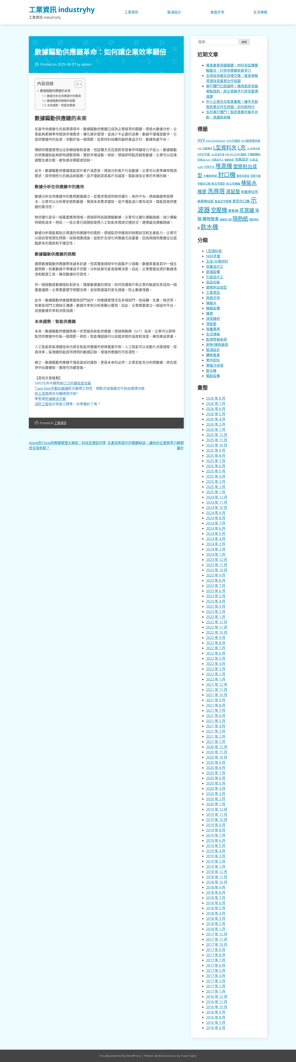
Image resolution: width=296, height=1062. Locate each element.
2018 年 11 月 (216, 877)
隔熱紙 (240, 218)
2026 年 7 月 (215, 403)
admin (86, 64)
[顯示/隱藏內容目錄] (76, 84)
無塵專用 (213, 329)
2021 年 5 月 (215, 720)
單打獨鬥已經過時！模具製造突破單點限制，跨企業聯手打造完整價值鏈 (232, 91)
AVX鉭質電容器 (250, 141)
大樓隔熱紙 (210, 176)
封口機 (227, 175)
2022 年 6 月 (215, 653)
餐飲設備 (213, 375)
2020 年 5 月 (215, 783)
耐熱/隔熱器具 (217, 344)
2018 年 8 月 (215, 892)
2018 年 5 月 (215, 908)
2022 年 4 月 (215, 663)
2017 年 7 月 (215, 960)
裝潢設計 (174, 12)
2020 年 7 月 (215, 772)
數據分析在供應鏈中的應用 (64, 96)
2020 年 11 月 (216, 752)
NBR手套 (203, 154)
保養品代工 (218, 159)
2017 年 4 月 (215, 975)
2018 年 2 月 (215, 923)
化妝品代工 (214, 277)
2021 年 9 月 (215, 700)
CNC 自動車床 (204, 148)
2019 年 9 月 (215, 825)
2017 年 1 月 (215, 991)
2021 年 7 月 (215, 710)
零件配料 (213, 360)
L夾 (241, 147)
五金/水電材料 (217, 261)
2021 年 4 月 (215, 726)
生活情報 (260, 12)
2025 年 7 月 (215, 460)
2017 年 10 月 (216, 944)
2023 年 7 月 (215, 585)
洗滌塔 (216, 191)
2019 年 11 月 (216, 814)
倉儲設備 (213, 271)
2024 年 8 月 (215, 518)
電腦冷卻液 (214, 365)
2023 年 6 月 (215, 590)
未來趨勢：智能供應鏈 (61, 105)
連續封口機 (226, 219)
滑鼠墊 (233, 191)
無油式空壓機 (223, 201)
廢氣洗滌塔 (242, 176)
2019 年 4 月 (215, 851)
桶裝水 (249, 182)
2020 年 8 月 (215, 767)
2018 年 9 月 (215, 887)
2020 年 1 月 (215, 804)
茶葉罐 (246, 210)
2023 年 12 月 (216, 559)
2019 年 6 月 (215, 840)
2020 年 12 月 (216, 746)
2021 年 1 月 (215, 741)
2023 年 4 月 (215, 601)
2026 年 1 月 (215, 429)
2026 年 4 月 (215, 419)
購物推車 (210, 219)
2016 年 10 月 (216, 1007)
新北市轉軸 (233, 184)
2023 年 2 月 (215, 611)
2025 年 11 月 (216, 440)
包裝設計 (242, 159)
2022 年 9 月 (215, 637)
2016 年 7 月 (215, 1022)
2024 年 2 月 (215, 549)
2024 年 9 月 (215, 512)
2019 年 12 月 (216, 809)
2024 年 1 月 (215, 554)
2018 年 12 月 (216, 871)
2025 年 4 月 (215, 476)
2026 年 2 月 (215, 424)
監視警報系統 (216, 339)
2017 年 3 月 (215, 981)
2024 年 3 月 (215, 544)
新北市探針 (218, 184)
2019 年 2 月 (215, 861)
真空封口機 (241, 201)
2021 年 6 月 (215, 715)
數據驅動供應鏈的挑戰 (61, 101)
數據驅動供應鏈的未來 (55, 91)
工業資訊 (131, 12)
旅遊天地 (217, 12)
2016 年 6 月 (215, 1027)
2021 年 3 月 (215, 731)
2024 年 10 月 (216, 507)
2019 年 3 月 (215, 856)
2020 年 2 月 (215, 798)
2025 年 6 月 (215, 466)
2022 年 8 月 (215, 642)
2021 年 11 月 (216, 689)
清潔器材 (213, 318)
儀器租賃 (229, 159)
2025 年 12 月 (216, 434)
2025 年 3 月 (215, 481)
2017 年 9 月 (215, 949)
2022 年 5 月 (215, 658)
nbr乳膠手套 (253, 148)
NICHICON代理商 (236, 154)
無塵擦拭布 (249, 191)
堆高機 (223, 166)
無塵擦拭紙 (205, 201)
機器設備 (213, 308)
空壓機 (219, 209)
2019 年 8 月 (215, 830)
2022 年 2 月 (215, 674)
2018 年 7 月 (215, 897)
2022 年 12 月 (216, 622)
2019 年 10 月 (216, 819)
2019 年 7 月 (215, 835)
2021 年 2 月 (215, 736)
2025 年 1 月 (215, 492)
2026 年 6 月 (215, 408)
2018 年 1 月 (215, 929)
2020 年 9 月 (215, 762)
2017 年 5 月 (215, 970)
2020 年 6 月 (215, 778)
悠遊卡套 (255, 176)
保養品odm (204, 159)
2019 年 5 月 (215, 845)
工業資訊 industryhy (62, 9)
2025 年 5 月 (215, 471)
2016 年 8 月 (215, 1017)
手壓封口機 (203, 184)
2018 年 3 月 (215, 918)
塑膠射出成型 (216, 287)
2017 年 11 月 (216, 939)
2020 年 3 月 (215, 793)
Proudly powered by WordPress (120, 1056)
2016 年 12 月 (216, 996)
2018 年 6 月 (215, 903)
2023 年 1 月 (215, 616)
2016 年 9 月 (215, 1012)
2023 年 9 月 (215, 575)
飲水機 (209, 227)
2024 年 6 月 (215, 528)
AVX (201, 140)
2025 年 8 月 (215, 455)
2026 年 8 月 (215, 398)
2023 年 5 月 (215, 596)
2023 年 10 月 (216, 570)
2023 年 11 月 (216, 564)
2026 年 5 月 (215, 414)
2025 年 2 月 (215, 486)
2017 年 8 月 (215, 955)
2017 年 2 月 (215, 986)
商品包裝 (213, 282)
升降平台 (209, 167)
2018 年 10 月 (216, 882)
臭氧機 (233, 210)
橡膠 (202, 191)
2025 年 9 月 (215, 450)
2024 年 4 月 (215, 538)
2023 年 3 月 (215, 606)
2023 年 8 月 (215, 580)
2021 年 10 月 (216, 694)
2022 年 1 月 (215, 679)
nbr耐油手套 (217, 154)
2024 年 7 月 (215, 523)
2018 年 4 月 (215, 913)
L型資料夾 (225, 147)
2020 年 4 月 (215, 788)
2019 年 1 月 (215, 866)
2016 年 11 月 (216, 1001)
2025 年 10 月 (216, 445)
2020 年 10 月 (216, 757)
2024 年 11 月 (216, 502)
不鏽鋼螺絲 (253, 154)
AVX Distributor (216, 141)
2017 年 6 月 (215, 965)
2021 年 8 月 (215, 705)
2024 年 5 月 (215, 533)
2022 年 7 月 (215, 648)
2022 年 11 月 (216, 627)
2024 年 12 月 (216, 497)
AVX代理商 (233, 141)
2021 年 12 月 (216, 684)
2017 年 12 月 (216, 934)
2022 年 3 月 (215, 668)
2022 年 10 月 (216, 632)
